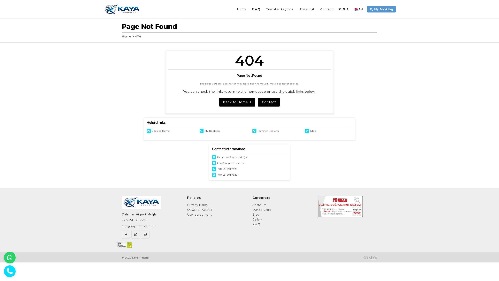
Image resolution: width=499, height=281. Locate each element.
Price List (306, 9)
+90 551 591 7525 (227, 168)
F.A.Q (256, 9)
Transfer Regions (280, 9)
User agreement (199, 214)
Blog (313, 130)
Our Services (262, 210)
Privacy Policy (197, 205)
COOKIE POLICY (199, 210)
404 (138, 36)
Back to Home (161, 130)
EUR (345, 9)
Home (241, 9)
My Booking (212, 130)
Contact (326, 9)
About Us (259, 205)
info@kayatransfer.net (231, 163)
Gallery (257, 219)
